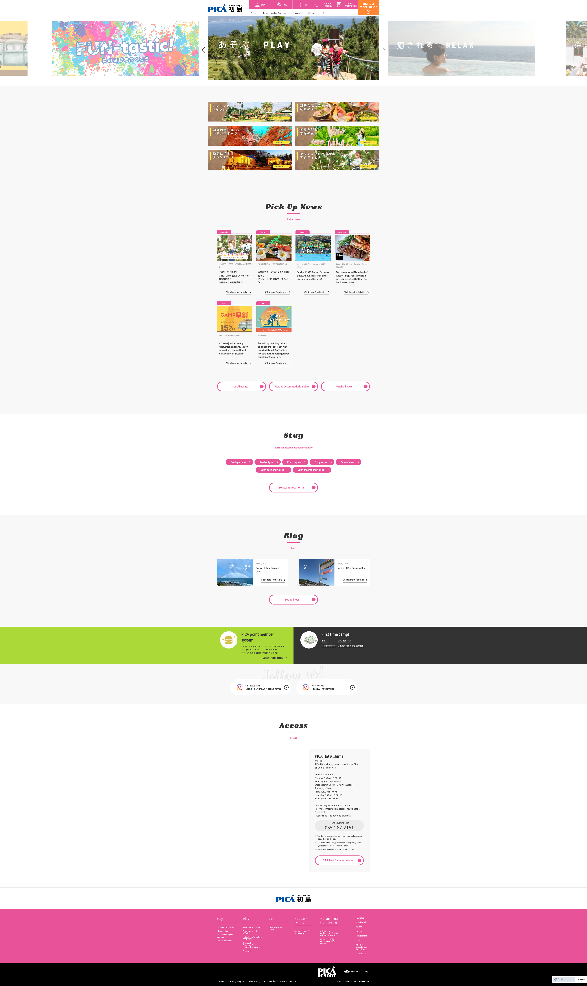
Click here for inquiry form (338, 860)
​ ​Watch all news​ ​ (344, 386)
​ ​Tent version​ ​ (329, 645)
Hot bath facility (300, 920)
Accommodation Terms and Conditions (280, 981)
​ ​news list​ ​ (360, 917)
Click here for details (273, 657)
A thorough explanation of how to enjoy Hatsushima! (329, 933)
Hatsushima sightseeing (329, 920)
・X (322, 13)
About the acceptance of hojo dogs (362, 946)
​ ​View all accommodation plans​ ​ (292, 386)
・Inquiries (295, 13)
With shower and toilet (311, 470)
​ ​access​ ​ (359, 931)
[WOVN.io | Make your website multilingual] (581, 979)
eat (271, 919)
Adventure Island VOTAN (250, 932)
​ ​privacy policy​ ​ (254, 981)
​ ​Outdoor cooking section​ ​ (351, 645)
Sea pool (247, 951)
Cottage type (238, 462)
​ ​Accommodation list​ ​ (226, 927)
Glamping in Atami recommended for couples (328, 941)
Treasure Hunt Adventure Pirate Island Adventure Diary (252, 945)
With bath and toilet (272, 470)
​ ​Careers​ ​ (220, 981)
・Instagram (310, 13)
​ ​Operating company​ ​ (236, 981)
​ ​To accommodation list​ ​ (292, 487)
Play (246, 919)
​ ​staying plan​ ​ (222, 931)
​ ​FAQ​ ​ (358, 940)
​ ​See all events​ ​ (240, 386)
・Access (252, 13)
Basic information (224, 940)
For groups (321, 462)
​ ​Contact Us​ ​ (361, 953)
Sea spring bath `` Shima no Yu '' (302, 932)
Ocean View (347, 462)
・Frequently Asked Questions (273, 13)
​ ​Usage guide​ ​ (361, 935)
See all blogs (292, 599)
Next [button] (383, 48)
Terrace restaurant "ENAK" (276, 928)
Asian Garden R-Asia (251, 927)
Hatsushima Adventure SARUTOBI (252, 938)
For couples (294, 462)
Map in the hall (362, 922)
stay (220, 919)
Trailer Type (266, 462)
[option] (122, 48)
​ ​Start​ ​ (325, 640)
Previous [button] (203, 48)
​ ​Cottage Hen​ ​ (344, 640)
